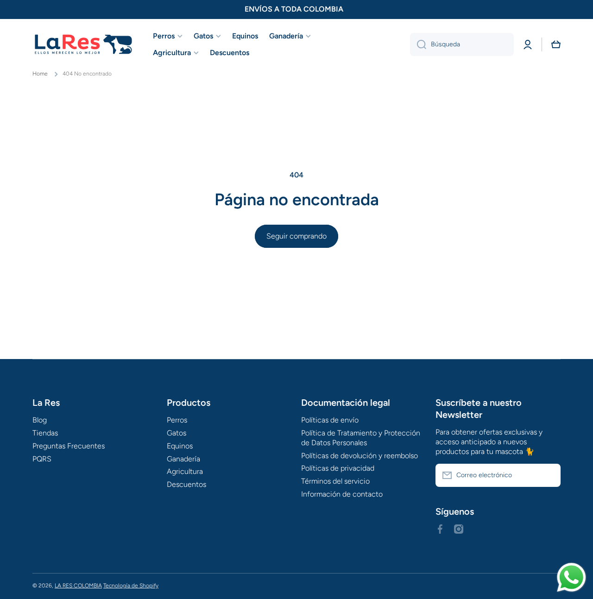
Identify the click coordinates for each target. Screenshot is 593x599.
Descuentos (186, 484)
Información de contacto (342, 494)
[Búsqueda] (418, 44)
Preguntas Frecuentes (68, 445)
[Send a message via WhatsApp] (571, 577)
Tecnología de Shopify (130, 585)
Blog (39, 420)
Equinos (180, 445)
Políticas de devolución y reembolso (359, 455)
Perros (177, 420)
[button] (556, 44)
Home (40, 73)
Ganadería (183, 458)
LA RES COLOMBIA (78, 585)
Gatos (176, 433)
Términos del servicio (335, 481)
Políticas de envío (330, 420)
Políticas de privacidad (337, 468)
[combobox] (462, 44)
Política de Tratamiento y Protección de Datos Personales (360, 438)
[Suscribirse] (549, 475)
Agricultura (185, 471)
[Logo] (83, 44)
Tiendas (45, 433)
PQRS (41, 458)
